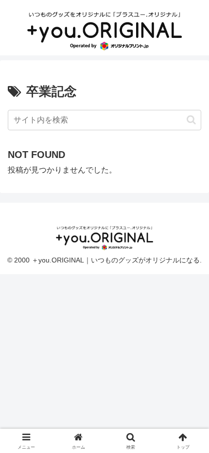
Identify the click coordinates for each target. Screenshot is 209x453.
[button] (191, 119)
